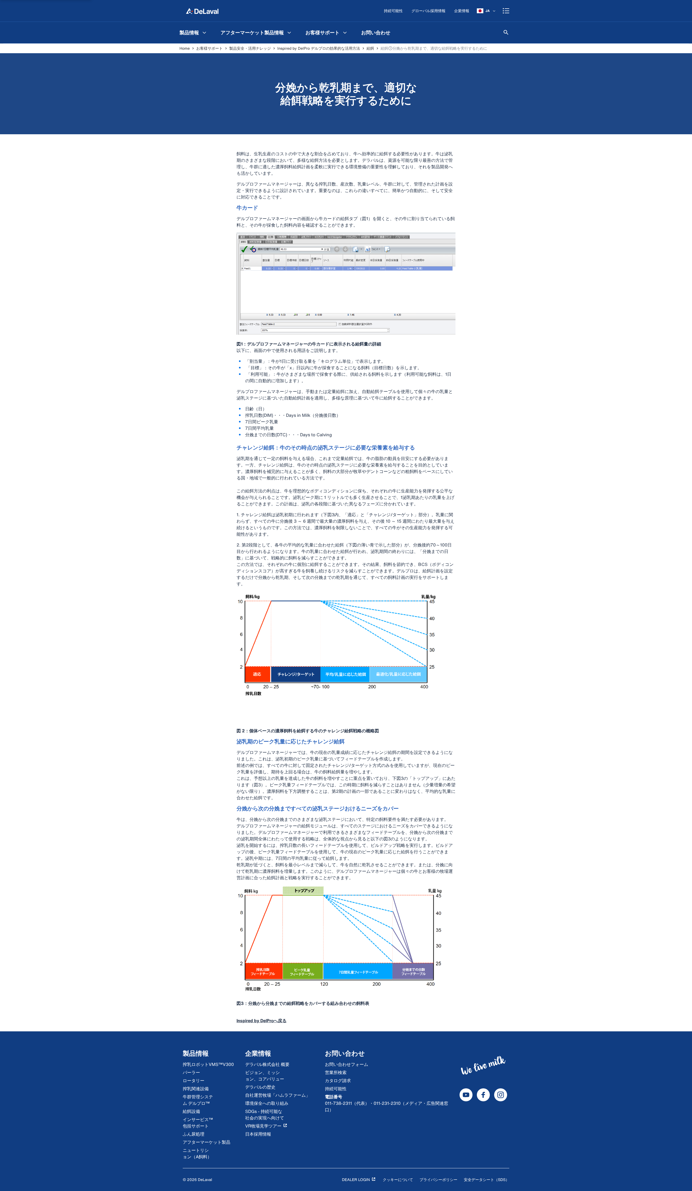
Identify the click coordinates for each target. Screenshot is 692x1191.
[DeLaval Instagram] (500, 1094)
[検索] (506, 32)
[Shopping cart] (506, 10)
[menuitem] (193, 32)
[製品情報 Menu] (204, 32)
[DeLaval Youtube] (466, 1094)
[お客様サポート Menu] (345, 32)
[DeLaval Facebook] (483, 1094)
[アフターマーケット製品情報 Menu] (289, 32)
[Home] (202, 10)
